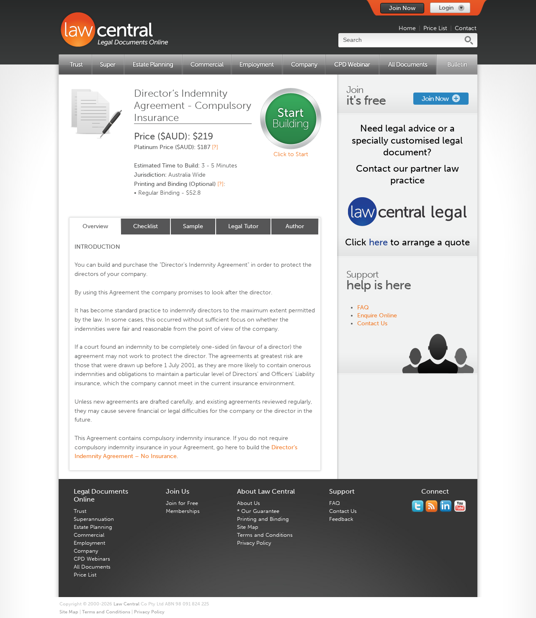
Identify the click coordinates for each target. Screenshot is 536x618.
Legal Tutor (243, 226)
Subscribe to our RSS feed (431, 506)
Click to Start (290, 154)
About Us (248, 503)
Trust (80, 511)
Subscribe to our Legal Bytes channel (460, 506)
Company (86, 551)
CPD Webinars (92, 559)
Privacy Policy (254, 543)
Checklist (145, 226)
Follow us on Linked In (446, 506)
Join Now (402, 8)
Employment (89, 543)
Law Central (126, 604)
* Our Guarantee (258, 511)
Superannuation (94, 519)
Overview (95, 226)
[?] (215, 147)
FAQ (363, 307)
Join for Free (182, 503)
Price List (435, 28)
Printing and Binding (263, 519)
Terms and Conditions (265, 535)
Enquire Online (377, 315)
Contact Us (372, 323)
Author (295, 226)
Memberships (183, 511)
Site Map (247, 527)
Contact (466, 28)
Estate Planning (93, 527)
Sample (193, 226)
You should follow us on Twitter (417, 506)
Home (407, 28)
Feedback (341, 519)
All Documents (92, 567)
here (378, 242)
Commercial (89, 535)
